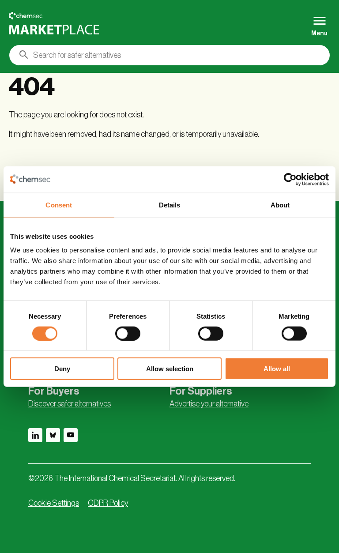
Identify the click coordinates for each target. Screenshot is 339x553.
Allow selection (169, 368)
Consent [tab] (58, 204)
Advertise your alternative (209, 404)
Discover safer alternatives (69, 404)
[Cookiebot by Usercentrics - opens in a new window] (290, 179)
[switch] (127, 333)
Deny (62, 368)
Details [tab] (170, 204)
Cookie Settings (53, 503)
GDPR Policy (108, 503)
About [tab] (280, 204)
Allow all (277, 368)
